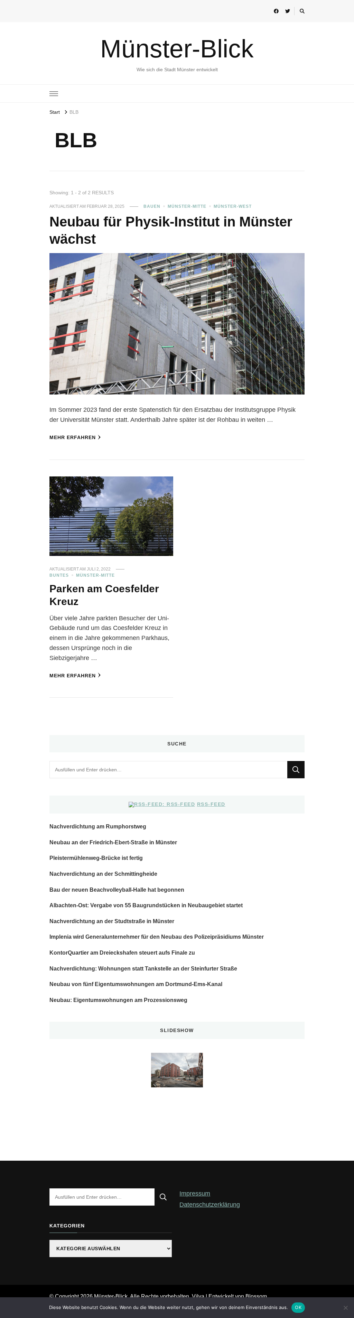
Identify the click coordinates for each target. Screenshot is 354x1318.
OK (298, 1307)
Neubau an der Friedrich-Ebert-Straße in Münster (113, 842)
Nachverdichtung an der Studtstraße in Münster (111, 921)
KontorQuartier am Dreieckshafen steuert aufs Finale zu (122, 953)
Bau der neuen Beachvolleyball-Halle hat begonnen (116, 890)
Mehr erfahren (72, 437)
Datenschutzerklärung (209, 1204)
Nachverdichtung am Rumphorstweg (97, 826)
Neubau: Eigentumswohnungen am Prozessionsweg (118, 1000)
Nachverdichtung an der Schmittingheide (103, 874)
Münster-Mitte (187, 206)
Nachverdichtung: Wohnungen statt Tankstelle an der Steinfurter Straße (143, 969)
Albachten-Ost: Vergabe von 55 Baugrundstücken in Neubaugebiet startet (146, 905)
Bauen (151, 206)
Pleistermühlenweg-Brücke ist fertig (96, 858)
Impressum (194, 1193)
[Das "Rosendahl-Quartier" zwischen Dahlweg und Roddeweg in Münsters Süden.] (177, 1070)
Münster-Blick (177, 49)
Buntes (59, 575)
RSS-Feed (211, 804)
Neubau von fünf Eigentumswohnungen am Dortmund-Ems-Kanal (135, 984)
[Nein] (345, 1307)
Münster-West (233, 206)
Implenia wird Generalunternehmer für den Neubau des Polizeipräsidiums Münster (156, 937)
